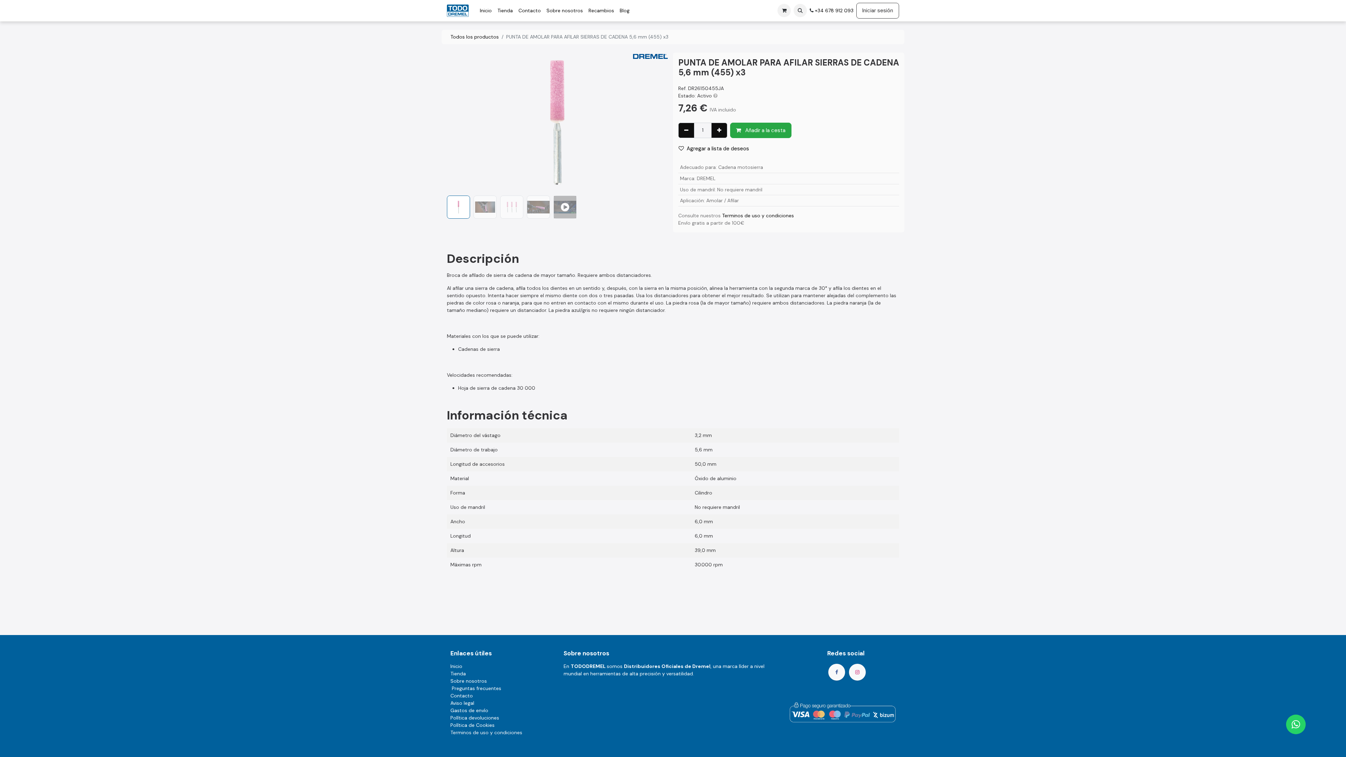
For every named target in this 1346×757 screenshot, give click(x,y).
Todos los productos (474, 37)
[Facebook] (836, 672)
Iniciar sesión (877, 10)
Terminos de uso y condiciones (758, 215)
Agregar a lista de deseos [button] (718, 148)
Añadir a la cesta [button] (765, 130)
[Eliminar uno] (686, 130)
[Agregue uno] (719, 130)
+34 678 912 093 (834, 10)
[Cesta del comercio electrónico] (784, 10)
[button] (800, 10)
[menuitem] (486, 10)
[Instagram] (857, 672)
